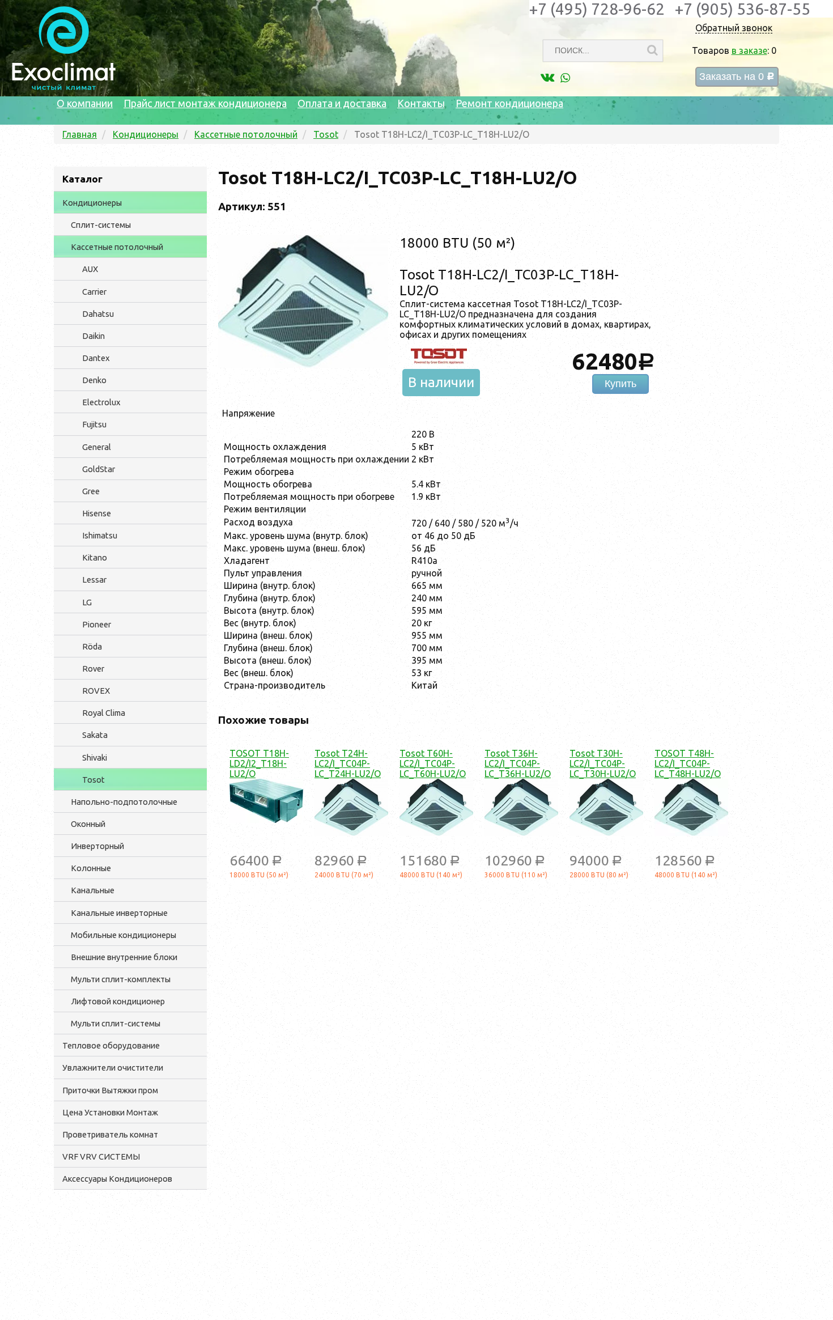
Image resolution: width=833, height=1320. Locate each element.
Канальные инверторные (119, 913)
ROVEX (96, 690)
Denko (94, 380)
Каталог (82, 178)
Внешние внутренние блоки (124, 957)
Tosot (93, 779)
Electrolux (101, 402)
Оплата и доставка (342, 103)
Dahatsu (98, 314)
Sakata (95, 735)
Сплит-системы (101, 225)
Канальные (92, 890)
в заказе (749, 50)
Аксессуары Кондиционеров (117, 1178)
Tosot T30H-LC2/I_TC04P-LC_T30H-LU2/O (603, 763)
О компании (85, 103)
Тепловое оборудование (111, 1045)
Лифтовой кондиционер (118, 1001)
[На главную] (63, 87)
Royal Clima (103, 713)
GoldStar (98, 469)
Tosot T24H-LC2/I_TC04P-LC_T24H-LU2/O (347, 763)
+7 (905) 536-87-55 (742, 9)
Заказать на (737, 77)
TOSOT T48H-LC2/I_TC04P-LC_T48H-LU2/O (687, 763)
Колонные (91, 868)
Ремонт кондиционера (509, 103)
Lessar (94, 579)
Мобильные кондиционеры (123, 935)
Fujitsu (94, 424)
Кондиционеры (92, 202)
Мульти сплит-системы (115, 1023)
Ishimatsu (99, 535)
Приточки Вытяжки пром (110, 1090)
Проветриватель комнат (110, 1134)
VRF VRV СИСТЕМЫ (101, 1156)
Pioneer (96, 624)
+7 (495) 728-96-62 (597, 9)
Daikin (93, 336)
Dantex (95, 358)
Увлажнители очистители (112, 1067)
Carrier (94, 291)
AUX (90, 269)
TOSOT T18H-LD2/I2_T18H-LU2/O (259, 763)
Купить (620, 383)
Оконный (88, 824)
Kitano (94, 557)
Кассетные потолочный (117, 247)
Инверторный (97, 846)
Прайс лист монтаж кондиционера (205, 103)
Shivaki (94, 757)
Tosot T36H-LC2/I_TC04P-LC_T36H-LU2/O (517, 763)
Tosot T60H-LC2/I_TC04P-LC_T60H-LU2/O (433, 763)
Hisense (96, 513)
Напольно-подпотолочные (124, 802)
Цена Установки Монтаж (110, 1112)
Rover (93, 668)
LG (87, 602)
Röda (92, 646)
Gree (91, 491)
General (96, 447)
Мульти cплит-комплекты (121, 979)
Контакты (421, 103)
